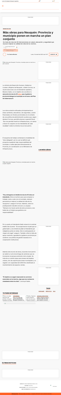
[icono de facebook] (50, 6)
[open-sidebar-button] (2, 6)
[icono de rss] (58, 6)
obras (20, 94)
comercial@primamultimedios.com (28, 383)
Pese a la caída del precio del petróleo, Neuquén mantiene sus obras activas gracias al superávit (19, 300)
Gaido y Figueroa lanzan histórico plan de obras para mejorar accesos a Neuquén (43, 299)
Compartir (52, 54)
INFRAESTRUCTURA (7, 28)
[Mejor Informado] (30, 6)
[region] (24, 104)
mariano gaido (41, 291)
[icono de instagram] (55, 6)
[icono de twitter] (53, 6)
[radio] (36, 1)
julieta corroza (49, 291)
